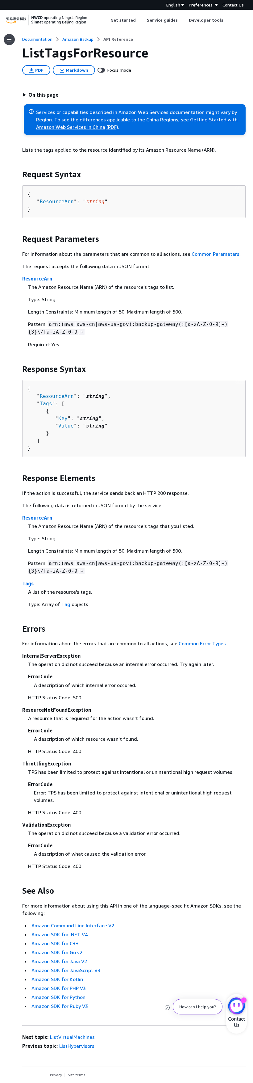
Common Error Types (202, 643)
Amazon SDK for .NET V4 (59, 934)
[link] (118, 39)
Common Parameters (215, 254)
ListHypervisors (76, 1046)
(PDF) (112, 127)
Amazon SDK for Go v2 (56, 952)
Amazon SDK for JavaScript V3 (65, 970)
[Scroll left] (106, 20)
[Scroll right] (228, 20)
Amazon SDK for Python (58, 997)
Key (63, 418)
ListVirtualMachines (72, 1037)
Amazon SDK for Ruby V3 (59, 1006)
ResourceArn (57, 201)
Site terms (76, 1074)
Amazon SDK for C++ (54, 943)
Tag (65, 604)
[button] (40, 95)
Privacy (56, 1074)
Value (66, 426)
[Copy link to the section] (17, 174)
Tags (46, 404)
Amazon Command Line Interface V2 (72, 925)
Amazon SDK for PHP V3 (58, 988)
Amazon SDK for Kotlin (57, 979)
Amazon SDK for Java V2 (59, 961)
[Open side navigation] (9, 39)
